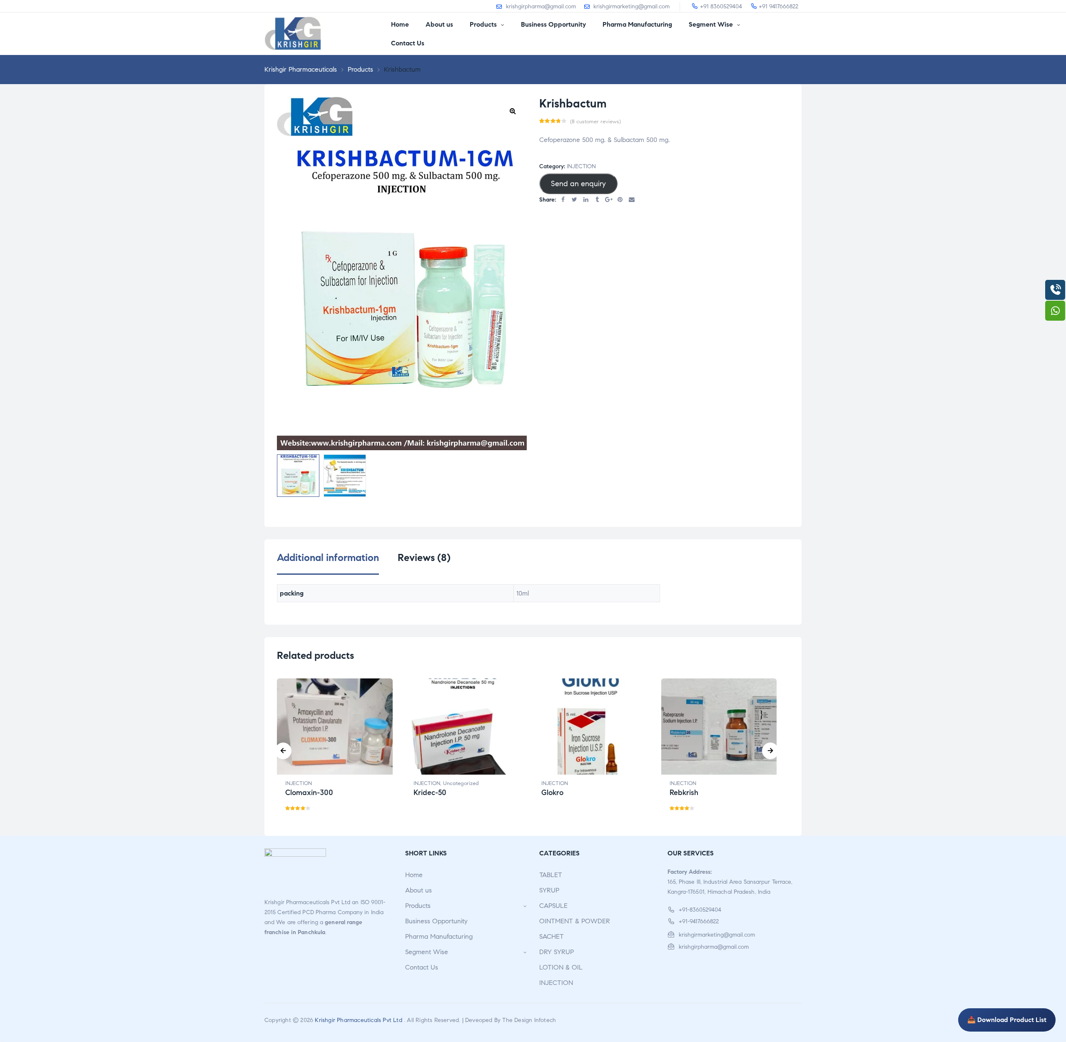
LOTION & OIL (561, 967)
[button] (512, 111)
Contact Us (421, 967)
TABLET (550, 875)
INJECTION (581, 166)
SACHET (551, 936)
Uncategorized (461, 783)
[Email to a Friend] (632, 200)
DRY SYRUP (556, 952)
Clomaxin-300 (309, 792)
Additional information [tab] (328, 558)
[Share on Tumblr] (597, 200)
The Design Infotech (529, 1020)
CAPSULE (553, 906)
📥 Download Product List (1006, 1020)
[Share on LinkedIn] (586, 200)
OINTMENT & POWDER (574, 921)
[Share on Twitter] (574, 200)
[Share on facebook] (563, 200)
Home (414, 875)
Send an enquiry (578, 183)
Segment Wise (426, 952)
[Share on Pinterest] (620, 200)
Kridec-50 (429, 792)
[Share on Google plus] (609, 200)
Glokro (552, 792)
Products (418, 906)
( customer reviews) (595, 121)
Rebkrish (684, 792)
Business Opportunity (436, 921)
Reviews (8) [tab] (424, 558)
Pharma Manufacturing (439, 936)
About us (418, 890)
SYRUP (549, 890)
